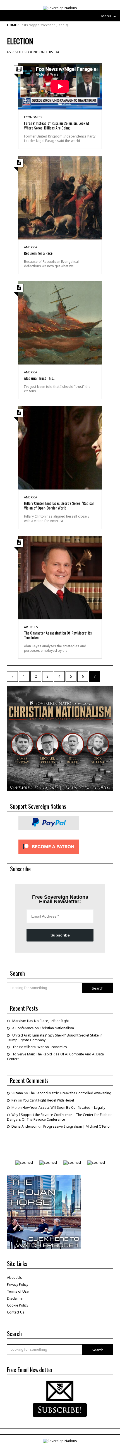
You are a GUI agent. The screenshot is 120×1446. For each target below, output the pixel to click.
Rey (14, 1100)
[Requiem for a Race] (60, 197)
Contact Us (16, 1312)
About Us (14, 1277)
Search (98, 988)
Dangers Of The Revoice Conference (36, 1119)
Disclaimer (15, 1298)
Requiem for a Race (38, 253)
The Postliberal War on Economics (39, 1047)
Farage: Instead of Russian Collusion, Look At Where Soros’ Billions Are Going (56, 125)
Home (12, 25)
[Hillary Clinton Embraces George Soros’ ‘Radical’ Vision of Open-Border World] (60, 447)
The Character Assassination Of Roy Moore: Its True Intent (58, 635)
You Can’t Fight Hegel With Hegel (48, 1100)
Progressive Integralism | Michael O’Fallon (77, 1126)
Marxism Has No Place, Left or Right (40, 1020)
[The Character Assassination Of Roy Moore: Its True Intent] (60, 577)
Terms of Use (18, 1291)
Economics (33, 117)
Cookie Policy (17, 1305)
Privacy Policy (17, 1284)
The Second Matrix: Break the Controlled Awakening (70, 1093)
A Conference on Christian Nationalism (43, 1028)
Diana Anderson (24, 1126)
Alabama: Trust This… (39, 378)
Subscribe (60, 935)
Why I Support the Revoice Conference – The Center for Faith (59, 1114)
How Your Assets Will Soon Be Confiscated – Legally (64, 1107)
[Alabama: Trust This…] (60, 322)
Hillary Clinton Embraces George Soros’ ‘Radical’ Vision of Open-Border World (59, 505)
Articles (31, 627)
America (30, 247)
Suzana (17, 1093)
